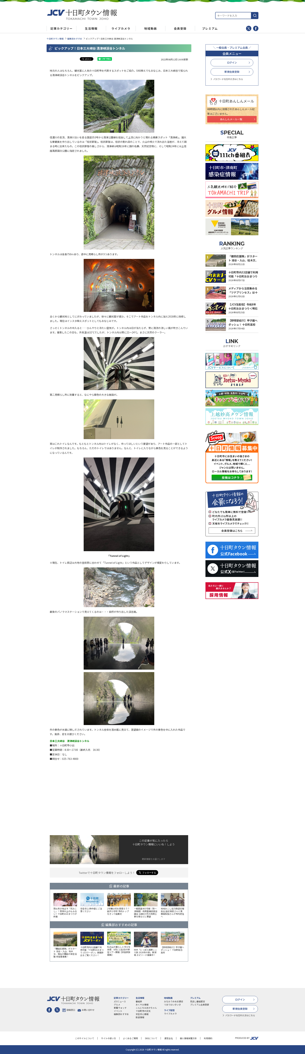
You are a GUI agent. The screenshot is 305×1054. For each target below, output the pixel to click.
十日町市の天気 (143, 1010)
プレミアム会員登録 (199, 1004)
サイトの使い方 (108, 1038)
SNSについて (151, 1038)
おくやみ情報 (142, 1004)
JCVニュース (120, 1001)
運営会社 (168, 1038)
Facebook (255, 28)
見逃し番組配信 (197, 1001)
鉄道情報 (140, 1017)
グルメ (117, 1004)
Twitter (248, 28)
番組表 (139, 1001)
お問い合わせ (88, 1009)
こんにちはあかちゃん (146, 1007)
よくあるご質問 (130, 1038)
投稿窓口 (71, 1009)
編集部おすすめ (74, 38)
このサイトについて (84, 1038)
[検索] (254, 15)
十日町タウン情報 (55, 38)
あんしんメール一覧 (231, 119)
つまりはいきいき (172, 1004)
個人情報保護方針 (188, 1038)
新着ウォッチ (120, 1007)
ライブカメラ (170, 1013)
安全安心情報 (142, 1014)
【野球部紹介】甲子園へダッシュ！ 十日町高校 (243, 322)
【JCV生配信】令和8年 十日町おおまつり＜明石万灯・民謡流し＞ (243, 308)
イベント (118, 1010)
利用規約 (208, 1038)
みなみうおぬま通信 (173, 1001)
